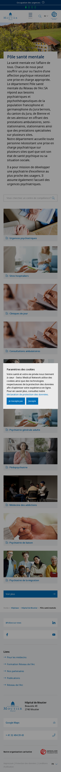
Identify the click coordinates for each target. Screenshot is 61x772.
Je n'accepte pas (16, 401)
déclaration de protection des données (27, 394)
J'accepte (32, 401)
